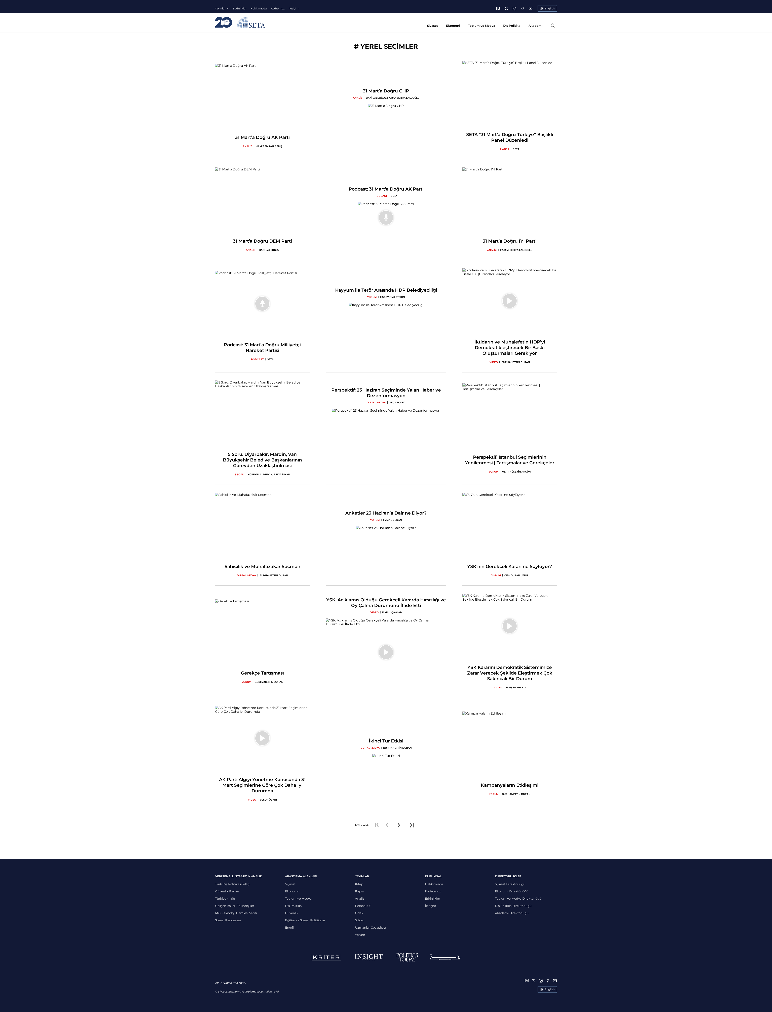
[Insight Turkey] (368, 957)
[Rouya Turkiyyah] (445, 957)
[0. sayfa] (387, 825)
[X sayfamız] (506, 8)
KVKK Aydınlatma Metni (230, 982)
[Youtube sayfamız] (531, 8)
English (550, 989)
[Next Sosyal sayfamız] (498, 8)
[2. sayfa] (398, 825)
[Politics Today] (407, 957)
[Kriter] (326, 957)
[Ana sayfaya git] (240, 22)
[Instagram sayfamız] (514, 8)
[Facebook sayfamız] (522, 8)
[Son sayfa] (411, 825)
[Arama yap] (553, 25)
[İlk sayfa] (377, 825)
